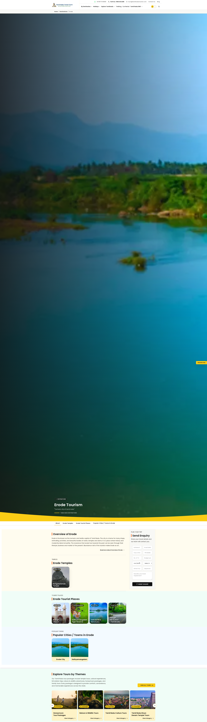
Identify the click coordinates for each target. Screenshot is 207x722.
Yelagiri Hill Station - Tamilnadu (115, 620)
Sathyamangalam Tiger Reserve (79, 621)
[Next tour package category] (155, 705)
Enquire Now (201, 362)
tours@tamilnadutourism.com (137, 2)
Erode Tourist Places (83, 523)
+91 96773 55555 (101, 2)
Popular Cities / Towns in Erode (104, 523)
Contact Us (151, 2)
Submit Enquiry (143, 584)
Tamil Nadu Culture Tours (116, 713)
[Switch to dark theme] (154, 6)
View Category (69, 718)
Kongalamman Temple (59, 585)
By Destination (86, 6)
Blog (158, 2)
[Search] (159, 6)
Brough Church (56, 621)
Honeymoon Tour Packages (59, 714)
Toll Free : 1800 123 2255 (117, 2)
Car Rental (125, 6)
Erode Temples (68, 523)
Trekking (118, 6)
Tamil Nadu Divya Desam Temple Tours (140, 714)
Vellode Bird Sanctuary (96, 621)
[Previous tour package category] (52, 705)
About (58, 523)
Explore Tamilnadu (107, 6)
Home (56, 11)
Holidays (96, 6)
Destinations (63, 11)
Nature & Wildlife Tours (88, 713)
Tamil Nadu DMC (135, 6)
